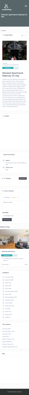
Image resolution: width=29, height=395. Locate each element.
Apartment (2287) (9, 280)
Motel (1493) (8, 285)
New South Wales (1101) (8, 331)
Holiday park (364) (9, 305)
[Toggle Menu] (26, 6)
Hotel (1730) (8, 283)
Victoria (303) (5, 336)
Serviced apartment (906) (11, 291)
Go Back (3, 30)
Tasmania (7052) (6, 329)
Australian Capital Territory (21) (9, 346)
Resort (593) (8, 294)
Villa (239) (7, 308)
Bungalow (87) (8, 314)
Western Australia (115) (8, 339)
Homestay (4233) (9, 277)
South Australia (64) (7, 341)
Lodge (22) (7, 317)
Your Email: (5, 212)
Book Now (7, 68)
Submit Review (6, 219)
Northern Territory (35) (7, 344)
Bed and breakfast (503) (11, 297)
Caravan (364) (8, 303)
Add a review (22, 178)
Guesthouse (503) (9, 300)
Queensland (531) (6, 334)
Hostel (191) (8, 311)
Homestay (6, 65)
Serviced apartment (14, 65)
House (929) (8, 288)
